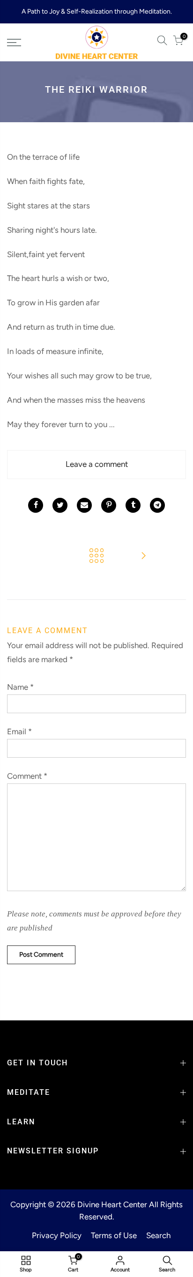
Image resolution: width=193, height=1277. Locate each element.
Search (158, 1235)
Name (20, 687)
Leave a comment (97, 464)
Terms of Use (114, 1235)
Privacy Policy (57, 1235)
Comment (27, 776)
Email (19, 731)
